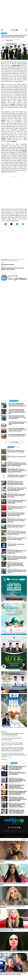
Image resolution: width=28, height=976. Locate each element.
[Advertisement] (14, 14)
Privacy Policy (21, 831)
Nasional (22, 259)
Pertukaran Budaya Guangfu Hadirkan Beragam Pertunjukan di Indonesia (11, 739)
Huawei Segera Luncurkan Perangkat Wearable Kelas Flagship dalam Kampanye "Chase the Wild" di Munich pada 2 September (14, 755)
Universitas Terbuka (16, 65)
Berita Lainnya (4, 759)
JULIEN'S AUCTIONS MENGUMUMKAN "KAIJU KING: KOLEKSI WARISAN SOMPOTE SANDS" (13, 734)
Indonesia (12, 104)
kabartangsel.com (9, 40)
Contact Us (13, 831)
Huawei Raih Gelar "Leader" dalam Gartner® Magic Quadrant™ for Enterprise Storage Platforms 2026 (12, 743)
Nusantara (4, 260)
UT (19, 260)
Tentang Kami (6, 831)
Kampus (17, 259)
